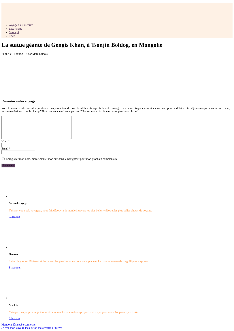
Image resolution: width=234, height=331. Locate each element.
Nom (5, 141)
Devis (12, 36)
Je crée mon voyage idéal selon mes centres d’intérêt (31, 327)
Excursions (15, 28)
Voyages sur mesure (21, 25)
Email (5, 148)
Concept (14, 32)
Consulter (14, 216)
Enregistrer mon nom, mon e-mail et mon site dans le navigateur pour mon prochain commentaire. (62, 158)
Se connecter (28, 324)
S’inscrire (14, 318)
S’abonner (15, 267)
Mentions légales (11, 324)
